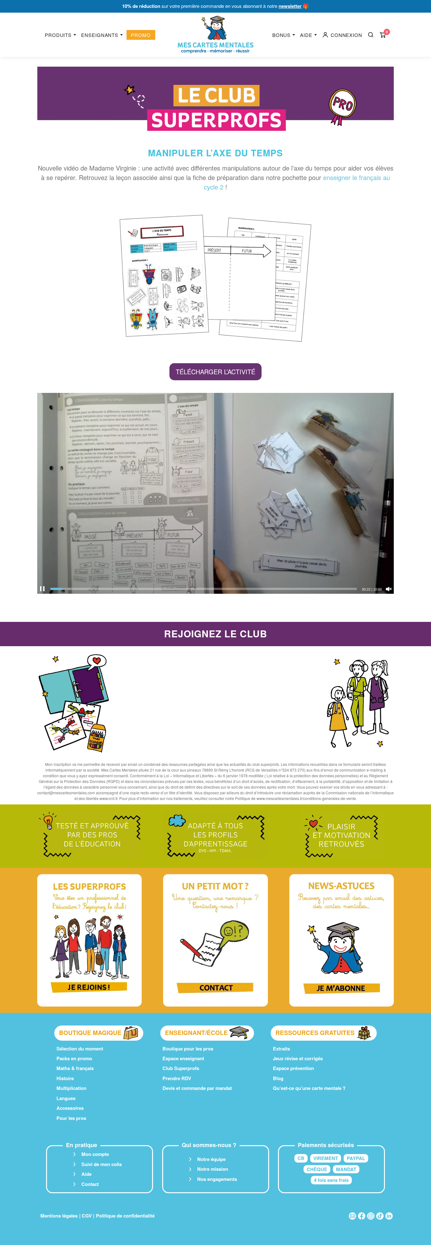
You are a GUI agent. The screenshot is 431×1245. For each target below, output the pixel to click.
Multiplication (71, 1088)
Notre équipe (211, 1159)
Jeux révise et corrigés (298, 1058)
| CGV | (86, 1215)
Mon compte (95, 1154)
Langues (65, 1098)
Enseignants (99, 35)
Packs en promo (74, 1058)
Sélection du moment (79, 1048)
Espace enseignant (183, 1058)
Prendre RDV (176, 1078)
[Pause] (42, 589)
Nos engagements (217, 1179)
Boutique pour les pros (187, 1048)
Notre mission (212, 1168)
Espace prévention (293, 1068)
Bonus (281, 35)
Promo (141, 35)
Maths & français (75, 1068)
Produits (58, 35)
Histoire (65, 1078)
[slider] (203, 589)
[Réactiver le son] (389, 589)
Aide (306, 35)
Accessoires (70, 1107)
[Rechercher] (370, 34)
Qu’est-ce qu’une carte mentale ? (309, 1088)
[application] (215, 493)
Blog (278, 1078)
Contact (90, 1184)
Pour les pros (71, 1118)
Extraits (281, 1048)
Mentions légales (59, 1215)
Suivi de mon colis (101, 1164)
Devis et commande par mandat (197, 1088)
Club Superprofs (180, 1068)
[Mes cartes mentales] (215, 34)
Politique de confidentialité (125, 1215)
